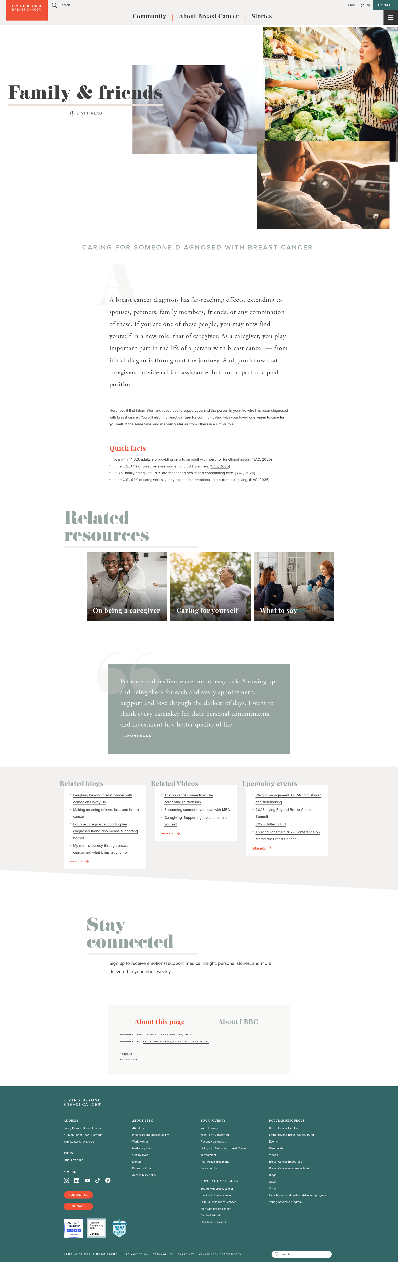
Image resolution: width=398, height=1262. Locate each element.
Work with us (140, 1141)
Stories (262, 17)
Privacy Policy (137, 1254)
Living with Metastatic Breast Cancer (224, 1148)
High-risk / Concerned (215, 1135)
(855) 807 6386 (73, 1160)
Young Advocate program (285, 1202)
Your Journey (209, 1128)
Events (273, 1141)
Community (149, 17)
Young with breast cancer (217, 1189)
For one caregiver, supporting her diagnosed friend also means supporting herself (105, 830)
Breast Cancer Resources (285, 1162)
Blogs (272, 1175)
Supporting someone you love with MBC (197, 809)
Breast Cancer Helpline (284, 1128)
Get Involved (140, 1155)
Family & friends (129, 1059)
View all (76, 861)
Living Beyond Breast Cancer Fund (291, 1135)
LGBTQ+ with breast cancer (218, 1202)
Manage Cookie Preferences (220, 1254)
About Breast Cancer (209, 17)
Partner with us (142, 1168)
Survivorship (209, 1168)
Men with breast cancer (216, 1209)
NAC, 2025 (261, 459)
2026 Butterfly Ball (271, 824)
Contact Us (78, 1195)
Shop (272, 1188)
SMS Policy (186, 1254)
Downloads (276, 1148)
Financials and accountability (150, 1135)
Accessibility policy (144, 1175)
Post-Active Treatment (215, 1162)
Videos (273, 1155)
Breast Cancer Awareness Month (290, 1168)
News (272, 1182)
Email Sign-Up (359, 4)
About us (138, 1128)
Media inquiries (142, 1148)
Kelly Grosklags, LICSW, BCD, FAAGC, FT (176, 1041)
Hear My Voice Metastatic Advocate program (297, 1195)
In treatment (208, 1155)
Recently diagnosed (213, 1141)
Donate (385, 5)
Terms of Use (163, 1254)
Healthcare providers (214, 1222)
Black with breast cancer (216, 1195)
